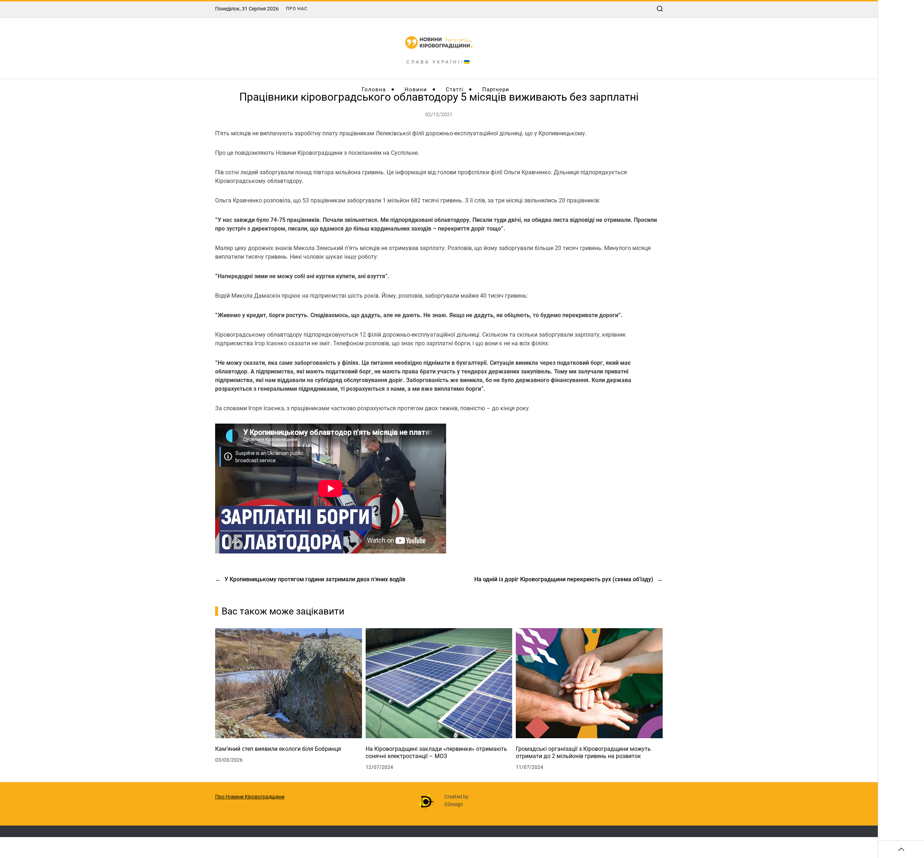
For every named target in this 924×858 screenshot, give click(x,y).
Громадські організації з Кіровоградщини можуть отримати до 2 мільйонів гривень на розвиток (583, 752)
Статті (454, 89)
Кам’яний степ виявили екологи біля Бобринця (278, 748)
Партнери (495, 89)
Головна (374, 89)
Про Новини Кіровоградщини (249, 797)
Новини (416, 89)
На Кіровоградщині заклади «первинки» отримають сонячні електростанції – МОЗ (436, 752)
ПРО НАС (297, 8)
